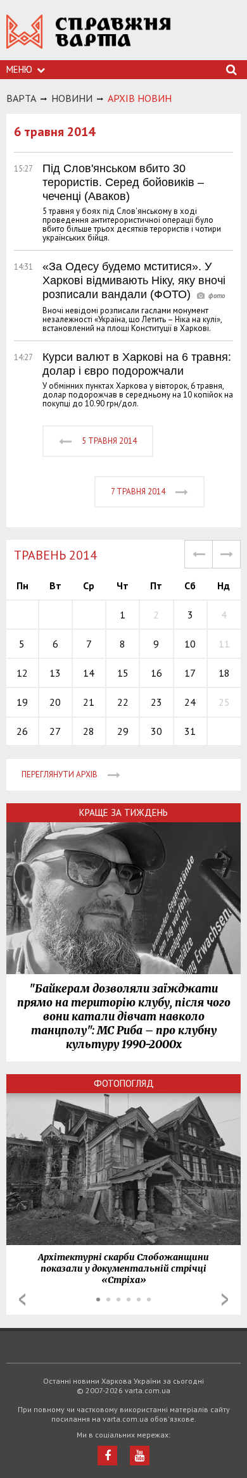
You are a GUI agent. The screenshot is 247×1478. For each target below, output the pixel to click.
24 (190, 702)
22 (123, 702)
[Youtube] (139, 1455)
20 (55, 702)
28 (88, 731)
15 (123, 673)
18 (224, 673)
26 (22, 731)
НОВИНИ (71, 98)
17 (190, 673)
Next (225, 1299)
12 (22, 673)
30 (156, 731)
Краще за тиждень (123, 812)
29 (123, 731)
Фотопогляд (124, 1083)
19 (22, 702)
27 (55, 731)
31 (190, 731)
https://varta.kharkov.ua (88, 38)
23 (156, 702)
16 (156, 673)
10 (190, 643)
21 (88, 702)
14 (88, 673)
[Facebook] (107, 1455)
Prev (22, 1299)
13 (55, 673)
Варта (21, 98)
